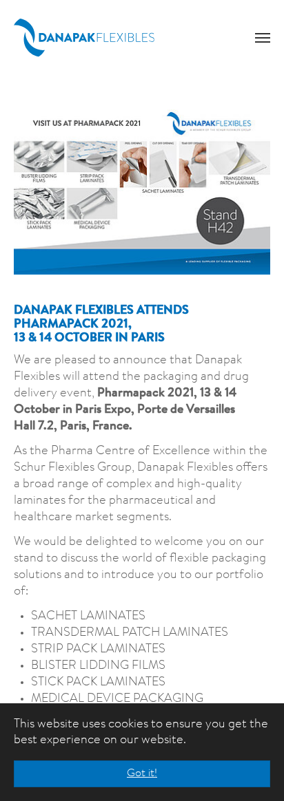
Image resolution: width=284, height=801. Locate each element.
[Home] (84, 38)
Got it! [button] (142, 773)
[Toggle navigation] (262, 38)
